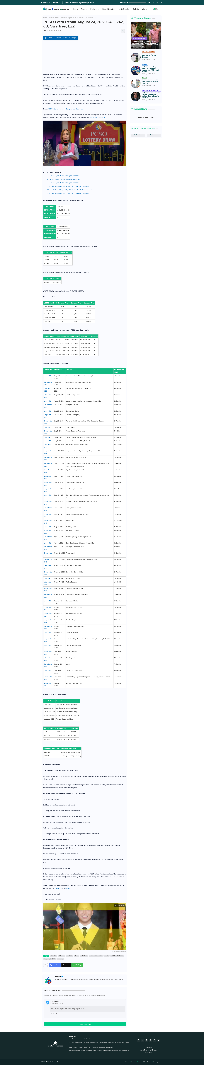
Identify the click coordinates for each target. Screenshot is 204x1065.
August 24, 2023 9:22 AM (56, 1003)
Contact (133, 1062)
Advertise (149, 1047)
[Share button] (86, 965)
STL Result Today (154, 135)
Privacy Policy (157, 1062)
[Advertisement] (84, 56)
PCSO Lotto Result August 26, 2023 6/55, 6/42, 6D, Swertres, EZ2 (69, 186)
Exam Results (108, 9)
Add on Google (61, 38)
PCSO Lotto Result (117, 956)
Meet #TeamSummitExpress (148, 1050)
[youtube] (158, 1040)
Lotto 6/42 (47, 376)
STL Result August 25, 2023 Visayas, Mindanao (63, 179)
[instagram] (157, 2)
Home (75, 9)
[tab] (75, 9)
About (127, 1062)
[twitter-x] (142, 1040)
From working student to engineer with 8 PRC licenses (151, 55)
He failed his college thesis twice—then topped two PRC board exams (150, 69)
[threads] (161, 2)
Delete (58, 1014)
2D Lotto (53, 956)
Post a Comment (85, 1024)
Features (94, 9)
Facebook (58, 888)
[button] (155, 9)
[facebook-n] (149, 2)
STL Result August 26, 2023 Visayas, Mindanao (63, 176)
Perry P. (57, 977)
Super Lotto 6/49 (49, 959)
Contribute (148, 1045)
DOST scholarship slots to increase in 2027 (80, 3)
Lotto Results (123, 9)
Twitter (67, 888)
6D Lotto (69, 956)
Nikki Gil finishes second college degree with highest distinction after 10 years (151, 95)
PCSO (106, 956)
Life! (143, 9)
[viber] (154, 1040)
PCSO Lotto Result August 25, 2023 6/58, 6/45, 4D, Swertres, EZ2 (69, 190)
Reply (53, 1014)
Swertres (51, 18)
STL (103, 117)
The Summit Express (55, 1062)
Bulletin (135, 9)
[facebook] (138, 1040)
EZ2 (76, 956)
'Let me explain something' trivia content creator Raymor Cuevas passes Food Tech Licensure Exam (145, 43)
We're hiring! (148, 1052)
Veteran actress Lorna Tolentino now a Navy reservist (150, 81)
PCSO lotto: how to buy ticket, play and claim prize (65, 109)
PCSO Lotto (94, 117)
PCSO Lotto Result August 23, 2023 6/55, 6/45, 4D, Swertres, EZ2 (69, 193)
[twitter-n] (153, 2)
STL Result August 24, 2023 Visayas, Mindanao (63, 183)
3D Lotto (61, 956)
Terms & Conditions (145, 1062)
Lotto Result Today (96, 956)
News (83, 9)
